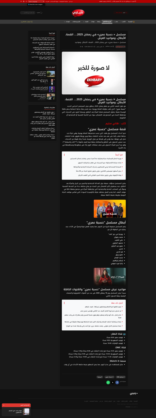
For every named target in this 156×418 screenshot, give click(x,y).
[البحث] (26, 1)
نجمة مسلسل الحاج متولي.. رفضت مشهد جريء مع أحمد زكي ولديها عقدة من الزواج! (93, 326)
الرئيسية (136, 401)
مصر (117, 21)
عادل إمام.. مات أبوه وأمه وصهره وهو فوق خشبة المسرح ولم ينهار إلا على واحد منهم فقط (93, 316)
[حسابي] (21, 1)
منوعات (68, 21)
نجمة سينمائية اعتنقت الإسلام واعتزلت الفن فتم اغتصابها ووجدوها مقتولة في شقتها (93, 322)
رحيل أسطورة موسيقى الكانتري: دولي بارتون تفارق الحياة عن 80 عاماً (98, 171)
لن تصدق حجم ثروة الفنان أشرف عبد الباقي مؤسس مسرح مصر (100, 311)
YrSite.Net (128, 407)
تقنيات (86, 21)
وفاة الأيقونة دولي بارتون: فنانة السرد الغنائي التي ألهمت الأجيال (99, 175)
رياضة (98, 21)
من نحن (70, 1)
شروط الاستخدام (54, 1)
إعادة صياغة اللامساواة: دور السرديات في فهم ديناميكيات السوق (99, 163)
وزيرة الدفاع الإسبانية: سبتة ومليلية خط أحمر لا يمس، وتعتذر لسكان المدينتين (95, 158)
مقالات (130, 401)
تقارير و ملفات (76, 21)
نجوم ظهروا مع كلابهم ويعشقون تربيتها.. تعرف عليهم (103, 307)
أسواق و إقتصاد (108, 401)
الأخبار (123, 21)
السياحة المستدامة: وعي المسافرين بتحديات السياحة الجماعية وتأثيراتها (97, 167)
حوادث (93, 21)
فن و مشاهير (107, 21)
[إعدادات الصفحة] (24, 1)
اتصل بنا (47, 1)
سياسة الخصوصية (63, 1)
